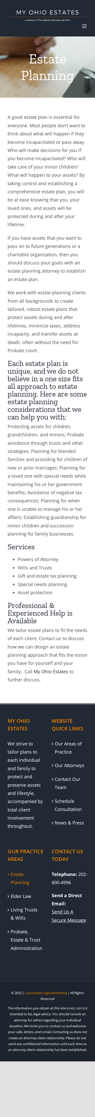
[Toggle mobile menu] (84, 26)
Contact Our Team (67, 783)
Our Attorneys (69, 765)
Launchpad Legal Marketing (46, 993)
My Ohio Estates (51, 671)
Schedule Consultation (68, 805)
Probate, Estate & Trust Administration (26, 940)
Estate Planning (20, 878)
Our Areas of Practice (68, 748)
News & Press (69, 823)
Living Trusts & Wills (24, 914)
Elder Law (21, 896)
